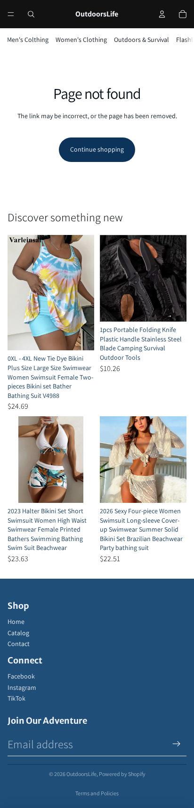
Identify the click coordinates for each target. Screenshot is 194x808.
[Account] (162, 14)
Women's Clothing (81, 39)
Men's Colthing (27, 39)
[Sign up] (176, 744)
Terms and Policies (97, 793)
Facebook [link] (21, 676)
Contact (19, 643)
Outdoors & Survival (141, 39)
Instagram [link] (22, 687)
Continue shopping (97, 149)
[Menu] (11, 14)
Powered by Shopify (122, 773)
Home (16, 621)
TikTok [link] (16, 698)
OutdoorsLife (81, 773)
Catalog (18, 633)
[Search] (31, 14)
